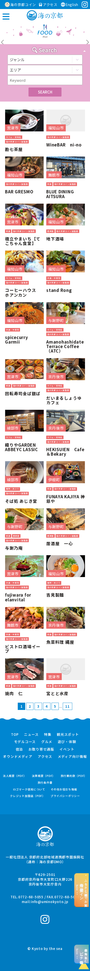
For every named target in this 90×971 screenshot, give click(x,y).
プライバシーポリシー (65, 795)
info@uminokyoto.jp (49, 901)
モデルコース (25, 742)
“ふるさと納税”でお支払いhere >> (82, 890)
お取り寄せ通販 (41, 749)
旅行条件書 (45, 782)
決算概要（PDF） (43, 775)
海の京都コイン (23, 4)
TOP (14, 734)
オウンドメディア (17, 756)
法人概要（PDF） (14, 775)
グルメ (46, 742)
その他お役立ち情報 (64, 789)
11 (67, 706)
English (72, 4)
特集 (48, 734)
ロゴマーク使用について (29, 789)
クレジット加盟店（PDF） (27, 795)
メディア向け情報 (72, 756)
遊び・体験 (67, 742)
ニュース (31, 734)
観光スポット (68, 734)
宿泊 (19, 749)
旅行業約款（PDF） (74, 775)
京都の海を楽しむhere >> (82, 954)
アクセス (50, 4)
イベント (67, 749)
